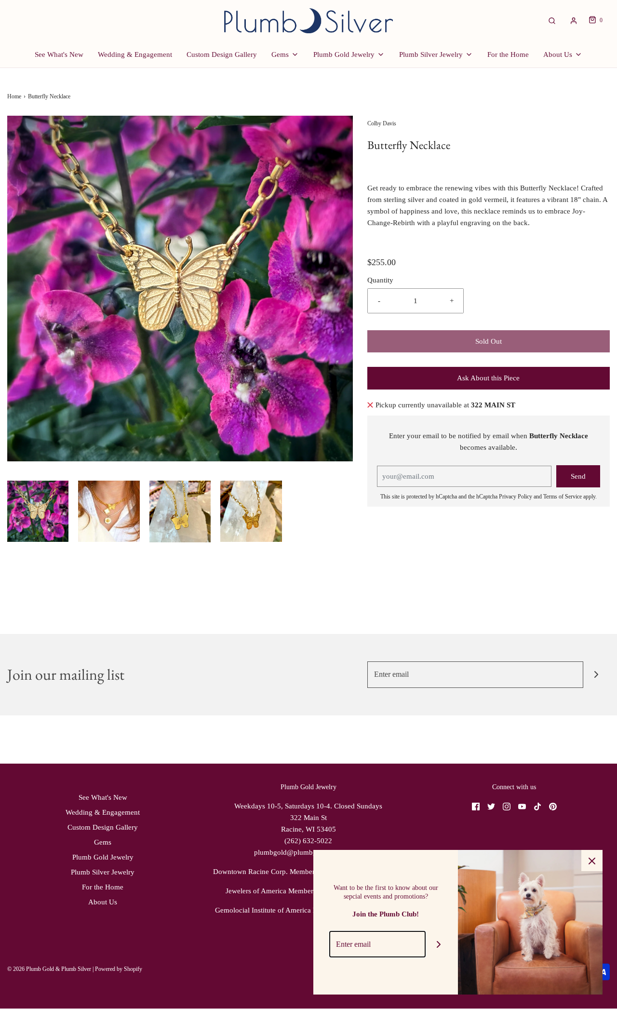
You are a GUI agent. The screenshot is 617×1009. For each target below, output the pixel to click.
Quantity (380, 280)
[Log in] (573, 21)
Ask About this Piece (488, 378)
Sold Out (488, 341)
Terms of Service (562, 496)
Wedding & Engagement (135, 54)
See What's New (59, 54)
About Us (102, 902)
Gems (102, 842)
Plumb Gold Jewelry (103, 857)
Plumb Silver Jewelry (102, 872)
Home (14, 96)
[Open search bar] (552, 20)
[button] (37, 511)
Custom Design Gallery (222, 54)
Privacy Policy (515, 496)
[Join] (596, 674)
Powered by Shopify (118, 969)
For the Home (508, 54)
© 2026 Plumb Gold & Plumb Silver (49, 969)
